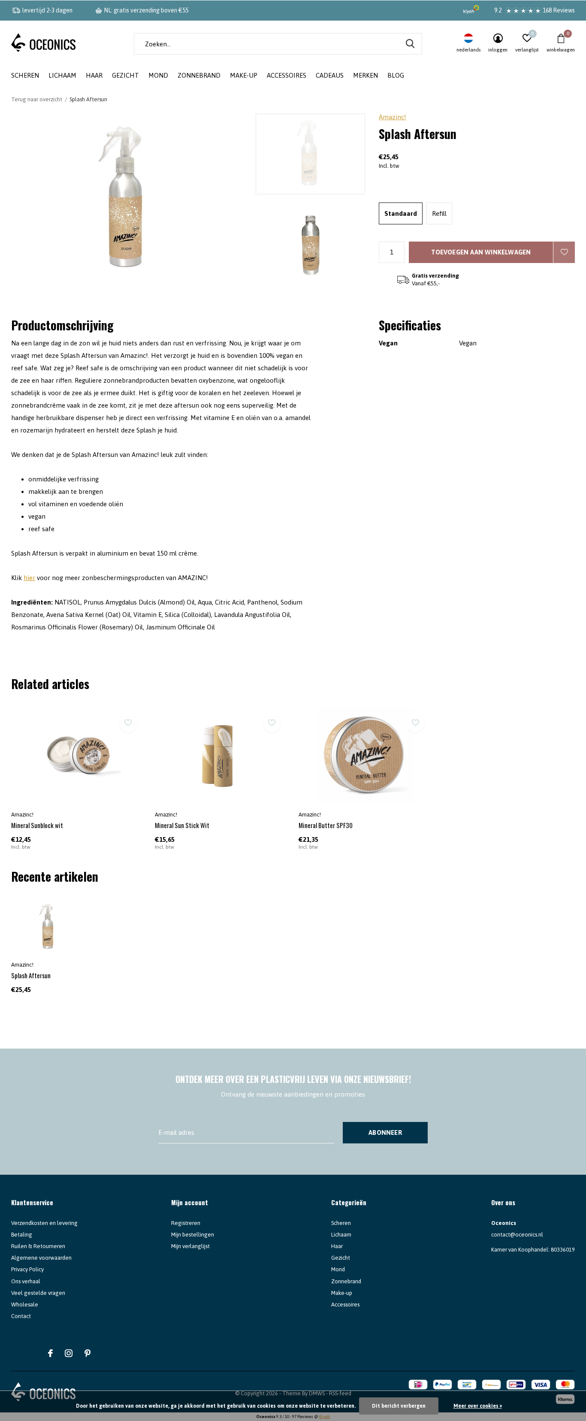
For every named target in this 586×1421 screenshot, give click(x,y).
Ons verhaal (25, 1281)
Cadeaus (330, 75)
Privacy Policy (27, 1269)
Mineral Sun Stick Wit (182, 825)
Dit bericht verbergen (399, 1406)
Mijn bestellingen (192, 1234)
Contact (21, 1316)
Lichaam (62, 75)
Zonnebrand (199, 75)
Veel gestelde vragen (38, 1293)
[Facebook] (50, 1353)
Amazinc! (392, 117)
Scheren (25, 75)
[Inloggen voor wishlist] (564, 252)
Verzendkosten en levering (44, 1223)
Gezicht (125, 75)
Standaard (400, 213)
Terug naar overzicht (36, 99)
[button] (317, 154)
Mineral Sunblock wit (37, 825)
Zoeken (410, 43)
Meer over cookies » (477, 1406)
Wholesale (24, 1304)
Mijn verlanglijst (190, 1246)
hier (29, 577)
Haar (94, 75)
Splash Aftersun (31, 975)
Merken (365, 75)
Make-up (243, 75)
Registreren (185, 1223)
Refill (439, 213)
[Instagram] (68, 1353)
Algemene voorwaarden (41, 1258)
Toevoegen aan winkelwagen (481, 252)
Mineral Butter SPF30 (326, 825)
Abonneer (385, 1132)
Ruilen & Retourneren (38, 1246)
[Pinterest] (88, 1353)
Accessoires (286, 75)
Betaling (21, 1234)
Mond (158, 75)
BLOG (395, 75)
